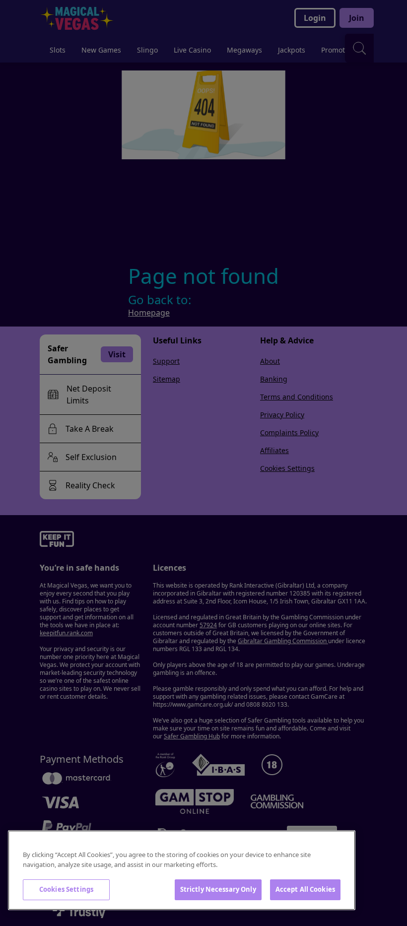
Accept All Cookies (305, 889)
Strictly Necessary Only (218, 889)
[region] (181, 870)
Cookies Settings (66, 889)
